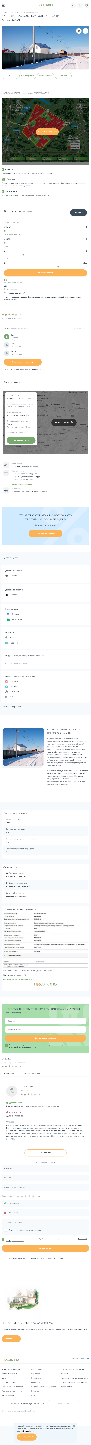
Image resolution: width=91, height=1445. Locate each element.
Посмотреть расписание (22, 484)
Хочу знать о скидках (45, 533)
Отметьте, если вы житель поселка (25, 1230)
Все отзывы (46, 1153)
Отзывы (63, 76)
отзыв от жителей (13, 318)
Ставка (7, 246)
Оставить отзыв (45, 1248)
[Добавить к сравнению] (79, 31)
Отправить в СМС (21, 440)
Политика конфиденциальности (74, 1378)
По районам (36, 1378)
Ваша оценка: (7, 1196)
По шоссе (35, 1373)
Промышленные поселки (12, 1386)
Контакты (65, 1373)
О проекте (35, 1382)
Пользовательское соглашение (74, 1382)
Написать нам (63, 1403)
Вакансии (35, 1391)
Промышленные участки (12, 1391)
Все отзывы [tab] (9, 1074)
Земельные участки (10, 1373)
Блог (33, 1395)
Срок (6, 258)
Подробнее (28, 1431)
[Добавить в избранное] (85, 31)
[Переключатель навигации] (3, 5)
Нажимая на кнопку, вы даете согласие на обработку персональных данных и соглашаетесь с (45, 1046)
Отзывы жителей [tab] (32, 1074)
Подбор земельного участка (43, 1386)
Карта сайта (66, 1386)
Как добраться (27, 76)
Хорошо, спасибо (26, 1437)
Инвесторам (36, 1369)
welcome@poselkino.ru (32, 1404)
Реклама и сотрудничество (72, 1369)
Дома (4, 1378)
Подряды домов (8, 1382)
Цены (10, 76)
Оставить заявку (11, 1338)
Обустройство (45, 76)
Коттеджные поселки (11, 1369)
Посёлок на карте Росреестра (18, 979)
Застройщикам (8, 1395)
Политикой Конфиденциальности (22, 1047)
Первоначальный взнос (13, 234)
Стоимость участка (11, 222)
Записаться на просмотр (22, 362)
